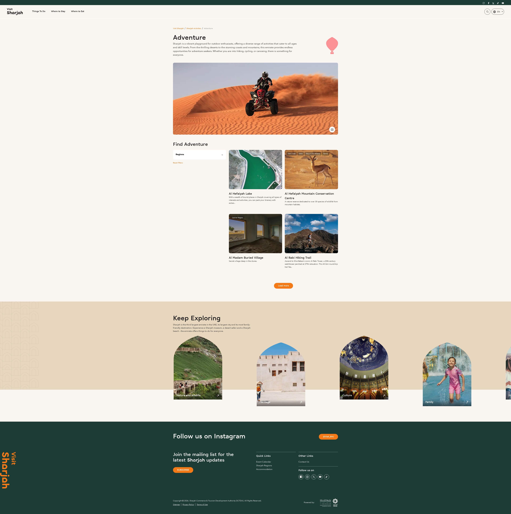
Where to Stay (58, 11)
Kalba (301, 154)
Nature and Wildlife (313, 154)
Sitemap (176, 504)
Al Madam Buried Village (246, 257)
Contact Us (303, 461)
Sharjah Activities (193, 29)
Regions (180, 154)
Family (325, 154)
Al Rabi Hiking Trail (298, 257)
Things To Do (38, 11)
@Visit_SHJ (328, 437)
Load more (283, 286)
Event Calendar (263, 461)
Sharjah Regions (264, 465)
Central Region (237, 218)
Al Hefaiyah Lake (240, 193)
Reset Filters (178, 163)
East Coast (292, 154)
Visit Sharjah (178, 29)
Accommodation (264, 469)
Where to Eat (77, 11)
